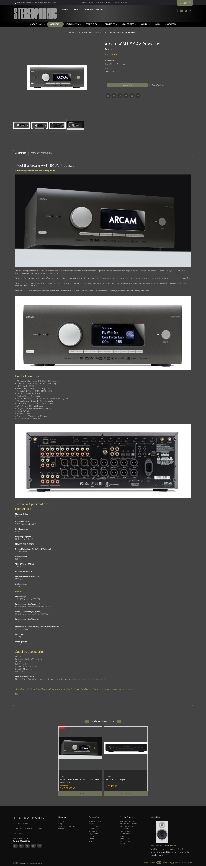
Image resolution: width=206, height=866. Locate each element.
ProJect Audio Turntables (128, 824)
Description (20, 152)
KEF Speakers (124, 829)
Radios (91, 839)
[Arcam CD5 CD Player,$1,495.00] (125, 748)
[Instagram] (21, 846)
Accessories (93, 841)
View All (122, 844)
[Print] (120, 95)
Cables (91, 836)
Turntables (93, 831)
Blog (60, 824)
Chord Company (125, 834)
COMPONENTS (94, 829)
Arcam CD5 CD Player (115, 779)
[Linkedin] (132, 95)
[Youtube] (39, 846)
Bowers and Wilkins (127, 821)
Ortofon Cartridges (126, 826)
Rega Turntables (125, 831)
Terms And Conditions (66, 826)
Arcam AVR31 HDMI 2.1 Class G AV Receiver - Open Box (79, 781)
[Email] (114, 95)
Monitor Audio (125, 839)
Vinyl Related (93, 834)
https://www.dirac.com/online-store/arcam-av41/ (88, 679)
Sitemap (61, 829)
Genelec (122, 836)
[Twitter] (126, 95)
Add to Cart (80, 793)
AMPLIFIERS (93, 824)
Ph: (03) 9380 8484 (24, 2)
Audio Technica (125, 841)
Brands (61, 821)
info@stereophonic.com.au (47, 2)
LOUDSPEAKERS (95, 826)
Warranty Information (41, 152)
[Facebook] (108, 95)
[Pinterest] (138, 95)
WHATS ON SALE (95, 821)
